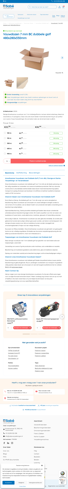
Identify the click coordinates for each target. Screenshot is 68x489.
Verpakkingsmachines (41, 439)
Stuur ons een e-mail (44, 390)
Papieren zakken (40, 356)
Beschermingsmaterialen (42, 427)
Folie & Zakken (39, 433)
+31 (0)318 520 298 (59, 1)
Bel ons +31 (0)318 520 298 (14, 390)
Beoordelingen (34, 173)
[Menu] (65, 471)
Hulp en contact (63, 16)
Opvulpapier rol (13, 358)
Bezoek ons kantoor (13, 397)
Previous (5, 57)
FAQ (35, 451)
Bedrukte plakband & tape (43, 368)
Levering (37, 462)
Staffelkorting (21, 173)
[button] (42, 465)
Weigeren (21, 482)
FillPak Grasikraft (13, 350)
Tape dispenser (40, 366)
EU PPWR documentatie (11, 459)
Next (62, 57)
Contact (36, 454)
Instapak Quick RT (14, 353)
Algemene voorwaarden (56, 486)
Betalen (36, 459)
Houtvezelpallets (13, 366)
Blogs (57, 15)
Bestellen (37, 457)
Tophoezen (20, 14)
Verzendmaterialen (40, 424)
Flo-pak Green (13, 356)
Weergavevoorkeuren (35, 482)
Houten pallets (13, 368)
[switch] (62, 483)
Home (4, 23)
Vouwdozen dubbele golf (42, 23)
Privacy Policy (22, 486)
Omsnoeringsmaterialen (42, 430)
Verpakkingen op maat (24, 18)
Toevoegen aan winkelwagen (21, 327)
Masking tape (39, 371)
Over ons (6, 451)
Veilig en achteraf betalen (56, 165)
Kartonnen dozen (31, 14)
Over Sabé (53, 16)
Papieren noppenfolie (42, 353)
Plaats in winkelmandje (38, 161)
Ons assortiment (10, 16)
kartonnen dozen (17, 267)
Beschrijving (9, 173)
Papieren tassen (40, 350)
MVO (4, 457)
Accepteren (8, 482)
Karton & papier (39, 436)
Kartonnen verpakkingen (15, 23)
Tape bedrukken (44, 14)
